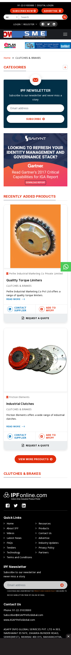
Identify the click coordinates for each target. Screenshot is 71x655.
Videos (10, 533)
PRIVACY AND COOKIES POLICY (45, 591)
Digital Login (45, 5)
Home (7, 57)
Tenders (11, 547)
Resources (45, 523)
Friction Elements (19, 397)
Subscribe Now (23, 10)
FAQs (10, 542)
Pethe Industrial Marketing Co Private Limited (35, 273)
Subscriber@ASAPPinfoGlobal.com (23, 615)
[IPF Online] (25, 34)
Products (44, 528)
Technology (13, 552)
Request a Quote (37, 318)
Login (17, 24)
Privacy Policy (46, 547)
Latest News (14, 538)
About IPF (12, 528)
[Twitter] (48, 24)
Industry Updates (49, 542)
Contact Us (45, 533)
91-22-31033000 (25, 5)
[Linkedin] (54, 24)
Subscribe (34, 118)
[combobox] (12, 17)
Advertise (51, 10)
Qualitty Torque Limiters (24, 280)
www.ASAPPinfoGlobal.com (19, 619)
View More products (33, 459)
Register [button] (28, 24)
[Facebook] (43, 24)
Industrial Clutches (20, 404)
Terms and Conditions (19, 557)
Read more (13, 299)
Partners (44, 552)
